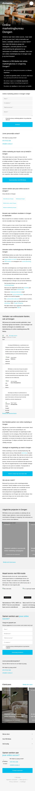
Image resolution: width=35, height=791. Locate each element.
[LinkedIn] (13, 786)
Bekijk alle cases (28, 684)
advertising (7, 303)
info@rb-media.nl (7, 143)
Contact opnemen (17, 770)
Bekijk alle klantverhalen (9, 413)
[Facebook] (31, 786)
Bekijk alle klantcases (9, 562)
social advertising (26, 261)
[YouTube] (4, 786)
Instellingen (23, 781)
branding (26, 287)
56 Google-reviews (13, 335)
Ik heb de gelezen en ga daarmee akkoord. (18, 119)
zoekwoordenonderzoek (13, 298)
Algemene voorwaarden (11, 779)
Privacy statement (13, 781)
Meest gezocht (23, 779)
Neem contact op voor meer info (17, 473)
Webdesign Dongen (20, 198)
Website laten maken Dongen (9, 203)
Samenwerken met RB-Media (17, 180)
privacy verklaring (15, 118)
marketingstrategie (9, 285)
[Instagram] (22, 786)
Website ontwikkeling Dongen (9, 207)
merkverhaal (20, 289)
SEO (18, 307)
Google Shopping (18, 303)
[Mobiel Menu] (31, 3)
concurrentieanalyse (18, 294)
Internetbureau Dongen (8, 198)
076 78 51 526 (6, 140)
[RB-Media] (7, 3)
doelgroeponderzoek (15, 292)
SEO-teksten (8, 261)
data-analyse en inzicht (11, 259)
